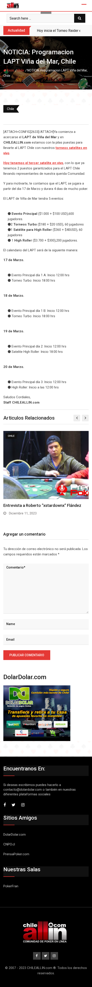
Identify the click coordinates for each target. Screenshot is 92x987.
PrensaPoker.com (16, 854)
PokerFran (10, 886)
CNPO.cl (9, 844)
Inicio (10, 70)
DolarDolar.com (14, 835)
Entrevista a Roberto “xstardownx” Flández (42, 505)
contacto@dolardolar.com (22, 790)
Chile (20, 70)
